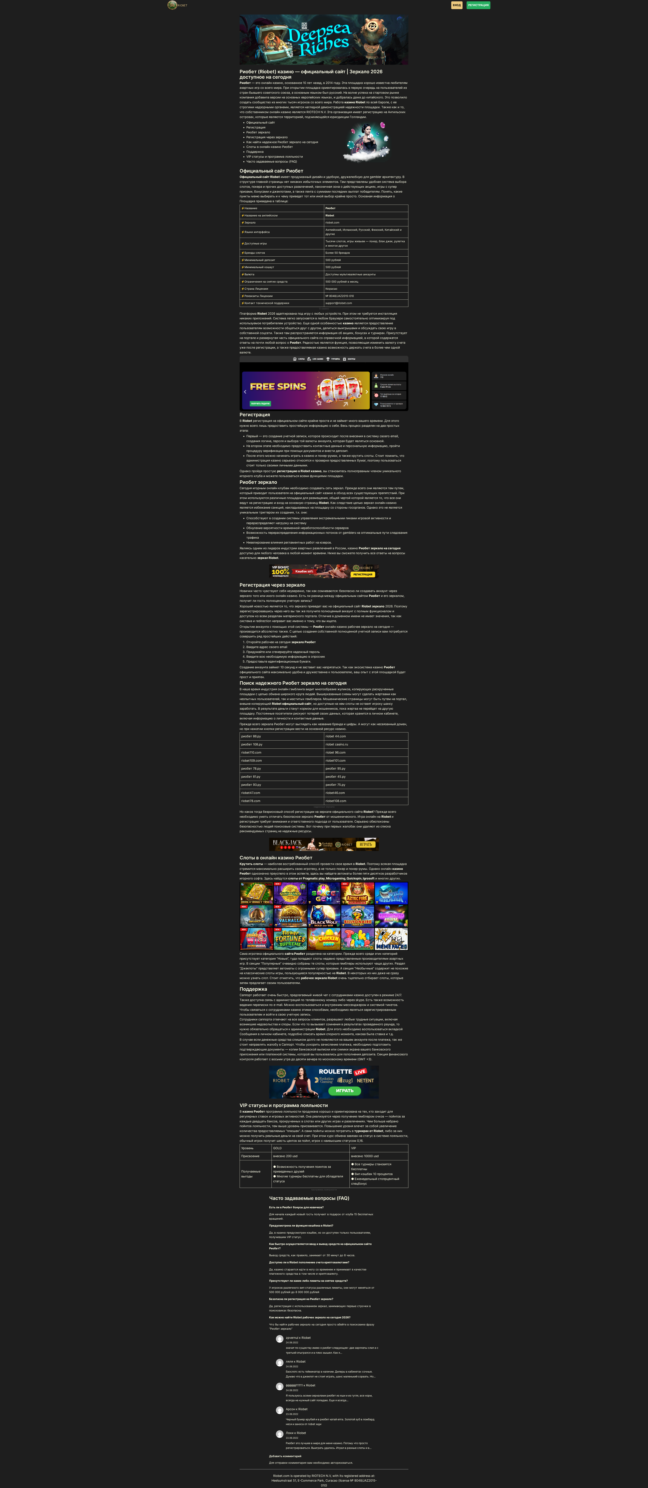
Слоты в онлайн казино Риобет (269, 147)
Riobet (306, 1337)
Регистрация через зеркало (267, 137)
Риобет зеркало (258, 132)
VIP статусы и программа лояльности (274, 156)
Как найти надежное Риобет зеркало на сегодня (282, 142)
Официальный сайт (260, 122)
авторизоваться (341, 1462)
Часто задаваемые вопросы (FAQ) (271, 161)
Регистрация (255, 127)
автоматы (344, 873)
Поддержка (255, 151)
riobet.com (332, 222)
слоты (350, 703)
